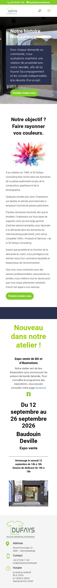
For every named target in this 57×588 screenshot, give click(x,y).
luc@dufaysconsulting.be (25, 563)
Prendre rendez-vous (24, 93)
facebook (40, 388)
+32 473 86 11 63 (21, 560)
